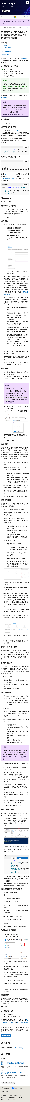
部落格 (15, 1095)
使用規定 (20, 1097)
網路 (11, 27)
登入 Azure (5, 50)
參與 (21, 1095)
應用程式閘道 (17, 27)
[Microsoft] (15, 17)
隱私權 (2, 1097)
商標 (2, 1100)
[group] (15, 151)
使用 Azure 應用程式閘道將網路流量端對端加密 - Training (13, 1063)
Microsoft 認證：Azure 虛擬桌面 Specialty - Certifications (12, 1073)
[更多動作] (27, 27)
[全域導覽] (1, 16)
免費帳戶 (3, 97)
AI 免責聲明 (4, 1095)
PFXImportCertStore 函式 (8, 178)
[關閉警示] (27, 2)
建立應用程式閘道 (6, 52)
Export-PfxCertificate (10, 174)
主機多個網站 (6, 1036)
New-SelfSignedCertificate (20, 131)
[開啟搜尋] (24, 16)
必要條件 (4, 45)
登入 (28, 17)
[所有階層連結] (2, 27)
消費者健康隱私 (11, 1097)
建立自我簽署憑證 (6, 48)
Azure (6, 27)
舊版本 (10, 1095)
